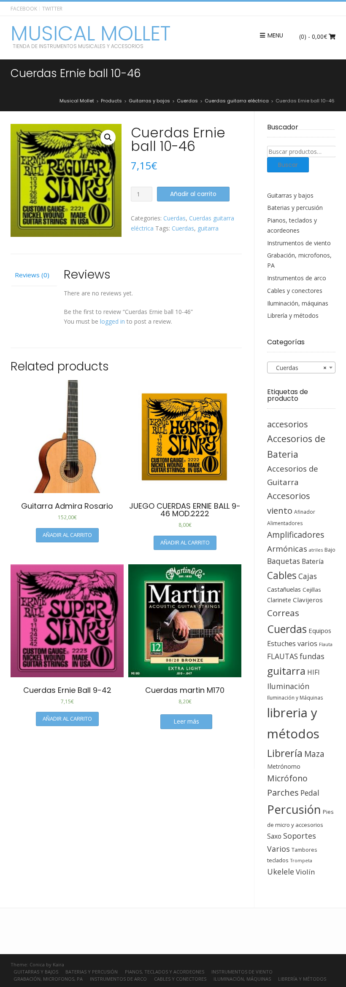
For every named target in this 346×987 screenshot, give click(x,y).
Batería (313, 561)
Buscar (288, 165)
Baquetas (283, 561)
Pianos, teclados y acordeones (164, 971)
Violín (305, 872)
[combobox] (301, 367)
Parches (283, 792)
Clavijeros (308, 599)
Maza (314, 753)
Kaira (58, 964)
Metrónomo (283, 766)
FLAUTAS (282, 656)
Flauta (325, 644)
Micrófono (287, 778)
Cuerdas (174, 218)
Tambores (304, 849)
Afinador (304, 511)
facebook (24, 8)
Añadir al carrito (193, 194)
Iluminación (288, 686)
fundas (312, 656)
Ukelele (280, 871)
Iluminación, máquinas (297, 303)
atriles (316, 550)
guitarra (208, 228)
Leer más (186, 721)
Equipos (319, 630)
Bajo (329, 549)
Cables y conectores (294, 291)
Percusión (294, 809)
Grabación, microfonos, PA (48, 979)
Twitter (52, 8)
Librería (285, 753)
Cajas (307, 576)
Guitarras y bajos (290, 195)
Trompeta (301, 861)
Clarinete (279, 600)
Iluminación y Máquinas (295, 697)
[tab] (34, 276)
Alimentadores (285, 523)
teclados (278, 860)
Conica (37, 964)
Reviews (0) (32, 275)
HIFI (313, 672)
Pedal (309, 793)
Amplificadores (295, 534)
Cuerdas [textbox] (299, 368)
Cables (282, 575)
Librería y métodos (293, 315)
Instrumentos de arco (296, 278)
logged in (112, 321)
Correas (283, 613)
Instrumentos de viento (299, 243)
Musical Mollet (90, 34)
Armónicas (287, 548)
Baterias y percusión (295, 208)
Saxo (274, 836)
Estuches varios (292, 643)
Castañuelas (284, 589)
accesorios (287, 424)
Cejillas (312, 589)
